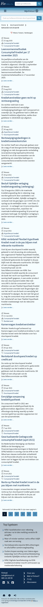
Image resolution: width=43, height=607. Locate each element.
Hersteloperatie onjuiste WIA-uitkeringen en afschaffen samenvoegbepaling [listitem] (21, 546)
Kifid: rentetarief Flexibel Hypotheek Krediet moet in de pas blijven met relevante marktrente (20, 242)
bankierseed (8, 321)
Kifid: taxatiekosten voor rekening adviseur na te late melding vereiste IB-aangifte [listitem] (21, 532)
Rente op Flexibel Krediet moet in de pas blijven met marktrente (20, 483)
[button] (14, 595)
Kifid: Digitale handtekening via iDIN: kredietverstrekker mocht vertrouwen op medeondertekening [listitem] (22, 563)
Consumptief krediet (11, 43)
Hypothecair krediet (11, 132)
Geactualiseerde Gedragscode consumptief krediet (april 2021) (18, 438)
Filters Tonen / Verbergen (23, 33)
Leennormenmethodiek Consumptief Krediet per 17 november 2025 (15, 52)
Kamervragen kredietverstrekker (18, 324)
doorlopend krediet (17, 25)
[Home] (4, 595)
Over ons (31, 573)
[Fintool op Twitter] (8, 582)
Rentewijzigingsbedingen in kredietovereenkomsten (15, 139)
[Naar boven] (9, 595)
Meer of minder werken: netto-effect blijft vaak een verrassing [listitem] (22, 540)
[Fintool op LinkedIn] (3, 582)
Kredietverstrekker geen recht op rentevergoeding (18, 99)
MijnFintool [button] (29, 11)
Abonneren (31, 582)
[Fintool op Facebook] (12, 582)
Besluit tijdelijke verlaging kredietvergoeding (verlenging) (17, 185)
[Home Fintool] (7, 3)
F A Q (29, 579)
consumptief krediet (11, 46)
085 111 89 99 (6, 578)
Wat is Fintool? (33, 576)
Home (3, 25)
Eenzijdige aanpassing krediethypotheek (13, 398)
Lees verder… (8, 80)
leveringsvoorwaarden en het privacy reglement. (18, 601)
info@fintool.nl (7, 575)
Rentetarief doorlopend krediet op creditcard (19, 357)
